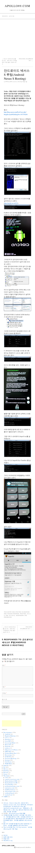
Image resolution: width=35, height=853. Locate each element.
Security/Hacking (10, 758)
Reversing (8, 755)
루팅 (7, 615)
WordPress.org (8, 840)
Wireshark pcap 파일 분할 (17, 813)
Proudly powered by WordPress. (23, 847)
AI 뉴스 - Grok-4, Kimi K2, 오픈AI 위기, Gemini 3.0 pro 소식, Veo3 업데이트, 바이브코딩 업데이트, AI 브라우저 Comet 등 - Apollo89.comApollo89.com (18, 805)
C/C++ (7, 737)
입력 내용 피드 (8, 837)
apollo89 (8, 81)
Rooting (23, 613)
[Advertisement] (17, 37)
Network (7, 746)
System (7, 760)
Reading (6, 770)
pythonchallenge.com (12, 786)
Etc (5, 767)
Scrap (5, 774)
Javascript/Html (10, 743)
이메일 (4, 693)
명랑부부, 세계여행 (8, 16)
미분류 (6, 796)
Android (26, 612)
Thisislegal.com (10, 791)
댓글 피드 (7, 839)
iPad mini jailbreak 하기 (26, 627)
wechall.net (8, 795)
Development (8, 732)
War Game (7, 776)
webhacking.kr (9, 793)
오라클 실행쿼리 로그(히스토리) (18, 825)
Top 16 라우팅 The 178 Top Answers (15, 827)
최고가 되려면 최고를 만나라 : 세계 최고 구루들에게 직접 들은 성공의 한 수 (9, 629)
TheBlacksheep (10, 789)
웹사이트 (4, 699)
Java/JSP (8, 741)
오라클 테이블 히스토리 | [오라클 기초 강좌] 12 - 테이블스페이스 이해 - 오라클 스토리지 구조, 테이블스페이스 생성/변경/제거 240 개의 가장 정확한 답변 (18, 817)
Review (6, 772)
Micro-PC (8, 744)
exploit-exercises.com (12, 779)
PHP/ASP (8, 751)
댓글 (4, 665)
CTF (6, 777)
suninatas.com (9, 788)
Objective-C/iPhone (11, 750)
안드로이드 (12, 615)
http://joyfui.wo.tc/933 (11, 203)
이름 (4, 687)
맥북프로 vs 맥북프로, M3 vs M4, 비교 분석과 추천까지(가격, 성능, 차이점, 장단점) (18, 809)
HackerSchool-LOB (11, 783)
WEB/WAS (8, 763)
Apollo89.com (17, 6)
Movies (6, 769)
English (6, 765)
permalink (8, 617)
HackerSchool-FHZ (11, 781)
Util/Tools (8, 762)
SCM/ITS (8, 757)
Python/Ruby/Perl (11, 753)
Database (8, 739)
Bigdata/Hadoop (10, 736)
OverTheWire (9, 784)
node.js (7, 748)
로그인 (6, 835)
